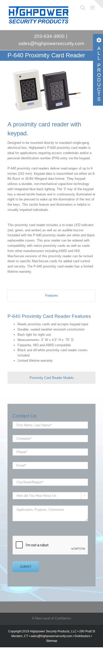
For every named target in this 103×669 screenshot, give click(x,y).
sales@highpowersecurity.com (51, 43)
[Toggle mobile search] (82, 7)
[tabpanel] (52, 337)
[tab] (52, 295)
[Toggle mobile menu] (93, 7)
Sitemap (51, 641)
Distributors (82, 636)
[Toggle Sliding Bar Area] (98, 4)
